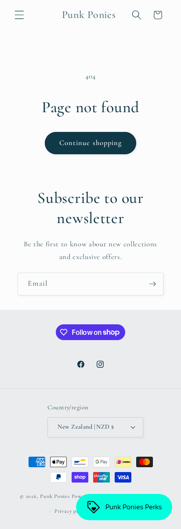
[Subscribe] (152, 284)
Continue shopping (90, 142)
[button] (19, 14)
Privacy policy (71, 511)
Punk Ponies (54, 496)
